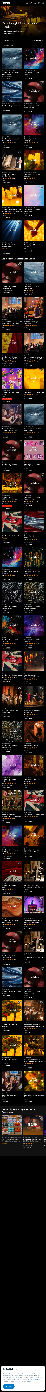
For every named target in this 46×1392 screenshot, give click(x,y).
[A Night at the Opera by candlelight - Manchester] (34, 696)
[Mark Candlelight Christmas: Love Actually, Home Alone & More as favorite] (19, 187)
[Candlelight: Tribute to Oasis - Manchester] (12, 661)
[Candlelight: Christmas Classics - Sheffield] (12, 1010)
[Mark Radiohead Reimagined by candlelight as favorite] (19, 688)
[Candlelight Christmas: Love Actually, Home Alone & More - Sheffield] (34, 1045)
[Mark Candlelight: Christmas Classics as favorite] (41, 152)
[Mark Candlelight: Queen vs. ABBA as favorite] (19, 83)
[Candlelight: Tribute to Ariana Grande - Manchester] (34, 450)
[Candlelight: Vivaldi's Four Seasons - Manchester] (34, 765)
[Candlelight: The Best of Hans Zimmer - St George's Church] (12, 58)
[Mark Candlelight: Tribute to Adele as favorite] (41, 370)
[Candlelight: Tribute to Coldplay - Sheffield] (34, 625)
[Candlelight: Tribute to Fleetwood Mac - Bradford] (34, 977)
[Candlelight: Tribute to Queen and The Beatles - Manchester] (12, 343)
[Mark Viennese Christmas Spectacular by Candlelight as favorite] (41, 863)
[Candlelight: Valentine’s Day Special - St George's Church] (34, 230)
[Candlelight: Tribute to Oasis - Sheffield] (12, 521)
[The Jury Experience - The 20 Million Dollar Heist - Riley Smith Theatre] (33, 1125)
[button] (7, 40)
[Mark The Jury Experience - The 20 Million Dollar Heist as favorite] (40, 1117)
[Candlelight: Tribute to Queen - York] (12, 871)
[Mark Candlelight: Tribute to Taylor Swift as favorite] (41, 187)
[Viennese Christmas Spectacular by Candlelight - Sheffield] (34, 941)
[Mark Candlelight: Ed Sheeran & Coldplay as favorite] (41, 50)
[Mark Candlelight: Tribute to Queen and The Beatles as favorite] (19, 334)
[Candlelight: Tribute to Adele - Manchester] (34, 378)
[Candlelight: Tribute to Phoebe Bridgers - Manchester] (34, 836)
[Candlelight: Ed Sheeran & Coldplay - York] (12, 625)
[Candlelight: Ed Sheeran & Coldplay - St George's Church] (34, 58)
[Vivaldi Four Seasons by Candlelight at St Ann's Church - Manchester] (12, 414)
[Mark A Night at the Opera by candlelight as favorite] (41, 688)
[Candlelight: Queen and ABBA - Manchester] (34, 521)
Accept (8, 1386)
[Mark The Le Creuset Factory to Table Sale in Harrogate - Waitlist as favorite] (19, 1117)
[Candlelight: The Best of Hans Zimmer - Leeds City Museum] (12, 125)
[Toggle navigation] (43, 3)
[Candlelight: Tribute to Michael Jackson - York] (12, 592)
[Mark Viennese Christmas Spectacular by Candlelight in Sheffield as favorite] (19, 792)
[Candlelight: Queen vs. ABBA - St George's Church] (12, 91)
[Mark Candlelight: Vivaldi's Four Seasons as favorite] (41, 757)
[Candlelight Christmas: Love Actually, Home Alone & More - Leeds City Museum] (12, 195)
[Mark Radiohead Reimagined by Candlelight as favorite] (41, 299)
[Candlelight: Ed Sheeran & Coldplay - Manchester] (12, 557)
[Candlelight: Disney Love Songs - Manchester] (12, 378)
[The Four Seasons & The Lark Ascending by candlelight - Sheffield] (12, 307)
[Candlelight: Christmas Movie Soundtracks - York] (34, 1081)
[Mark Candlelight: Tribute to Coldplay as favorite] (41, 617)
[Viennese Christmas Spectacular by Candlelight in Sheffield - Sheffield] (12, 800)
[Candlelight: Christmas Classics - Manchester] (12, 1045)
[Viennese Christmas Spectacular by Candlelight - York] (34, 871)
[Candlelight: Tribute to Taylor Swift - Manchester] (12, 765)
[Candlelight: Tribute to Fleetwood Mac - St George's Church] (34, 91)
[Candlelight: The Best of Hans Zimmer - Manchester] (34, 414)
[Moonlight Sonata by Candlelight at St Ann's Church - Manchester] (34, 661)
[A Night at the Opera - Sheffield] (34, 731)
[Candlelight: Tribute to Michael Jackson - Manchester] (12, 731)
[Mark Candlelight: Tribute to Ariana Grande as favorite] (41, 442)
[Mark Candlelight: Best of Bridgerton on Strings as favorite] (19, 475)
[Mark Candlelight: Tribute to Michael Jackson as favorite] (19, 222)
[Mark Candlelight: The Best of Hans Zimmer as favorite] (19, 50)
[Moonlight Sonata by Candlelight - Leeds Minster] (12, 160)
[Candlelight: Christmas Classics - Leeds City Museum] (34, 160)
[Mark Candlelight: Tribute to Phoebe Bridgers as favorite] (41, 827)
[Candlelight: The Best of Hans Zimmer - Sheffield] (34, 272)
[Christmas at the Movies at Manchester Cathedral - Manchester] (34, 906)
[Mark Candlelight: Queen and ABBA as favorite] (41, 513)
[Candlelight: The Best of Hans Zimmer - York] (12, 906)
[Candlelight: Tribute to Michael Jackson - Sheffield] (34, 592)
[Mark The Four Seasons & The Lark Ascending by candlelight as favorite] (19, 299)
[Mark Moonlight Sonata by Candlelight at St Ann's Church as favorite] (41, 652)
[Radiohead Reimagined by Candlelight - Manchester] (34, 307)
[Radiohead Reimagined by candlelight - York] (12, 696)
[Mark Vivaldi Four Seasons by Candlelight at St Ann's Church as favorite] (19, 406)
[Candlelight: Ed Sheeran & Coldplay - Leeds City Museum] (34, 125)
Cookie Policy (15, 1377)
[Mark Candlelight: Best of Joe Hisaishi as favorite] (41, 549)
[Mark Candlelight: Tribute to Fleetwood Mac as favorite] (41, 83)
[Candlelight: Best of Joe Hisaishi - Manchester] (34, 557)
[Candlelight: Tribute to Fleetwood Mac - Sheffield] (12, 272)
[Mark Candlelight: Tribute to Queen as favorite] (19, 863)
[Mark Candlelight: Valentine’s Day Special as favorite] (41, 222)
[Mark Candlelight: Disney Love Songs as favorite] (19, 370)
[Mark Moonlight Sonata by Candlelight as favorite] (19, 152)
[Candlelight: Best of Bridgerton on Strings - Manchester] (12, 483)
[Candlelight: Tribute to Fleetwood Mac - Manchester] (12, 450)
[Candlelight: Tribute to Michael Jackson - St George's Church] (12, 230)
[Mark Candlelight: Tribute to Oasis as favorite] (19, 513)
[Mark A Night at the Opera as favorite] (41, 723)
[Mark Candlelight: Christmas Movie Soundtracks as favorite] (41, 1072)
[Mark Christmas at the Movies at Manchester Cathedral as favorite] (41, 898)
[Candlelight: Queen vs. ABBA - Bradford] (12, 977)
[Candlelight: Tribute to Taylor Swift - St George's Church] (34, 195)
